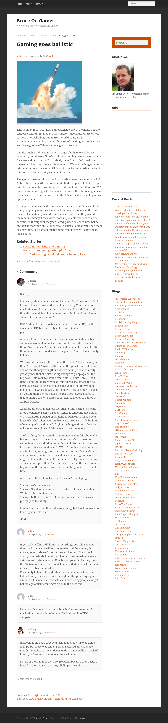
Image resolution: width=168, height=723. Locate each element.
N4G (117, 473)
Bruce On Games (35, 20)
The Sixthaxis (122, 544)
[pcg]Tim (120, 578)
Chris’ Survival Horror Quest (130, 342)
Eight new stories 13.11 (47, 695)
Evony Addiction (124, 369)
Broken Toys (121, 325)
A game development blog (129, 302)
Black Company (123, 315)
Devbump (120, 352)
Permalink (52, 284)
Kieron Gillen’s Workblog (128, 450)
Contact (39, 4)
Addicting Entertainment (128, 305)
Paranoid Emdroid (125, 490)
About (29, 4)
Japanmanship (123, 443)
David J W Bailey (124, 349)
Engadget (120, 362)
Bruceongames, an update (129, 270)
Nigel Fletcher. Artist (126, 477)
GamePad (120, 396)
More (136, 97)
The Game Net (122, 527)
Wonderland (122, 571)
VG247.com (121, 554)
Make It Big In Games (126, 467)
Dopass (119, 356)
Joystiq (118, 447)
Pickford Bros (122, 494)
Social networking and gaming (44, 246)
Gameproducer (123, 399)
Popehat (119, 500)
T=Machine (121, 521)
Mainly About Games (126, 463)
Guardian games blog (126, 420)
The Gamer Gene (124, 531)
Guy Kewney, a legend (126, 274)
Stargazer (80, 718)
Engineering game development (132, 366)
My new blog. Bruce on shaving (132, 264)
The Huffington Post (125, 541)
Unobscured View (124, 551)
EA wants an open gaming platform (47, 250)
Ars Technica (122, 309)
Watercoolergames (125, 568)
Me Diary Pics (122, 470)
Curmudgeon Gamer (126, 346)
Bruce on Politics (124, 335)
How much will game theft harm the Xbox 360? (56, 698)
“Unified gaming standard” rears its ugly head (54, 254)
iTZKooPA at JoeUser (126, 430)
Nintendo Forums (124, 480)
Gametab (120, 403)
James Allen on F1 (124, 440)
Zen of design (122, 575)
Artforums (120, 312)
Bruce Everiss (122, 329)
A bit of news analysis (126, 253)
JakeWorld (121, 437)
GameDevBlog (122, 393)
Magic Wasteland (124, 460)
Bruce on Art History (126, 332)
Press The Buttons (124, 504)
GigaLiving (121, 413)
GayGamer (121, 406)
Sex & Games (122, 517)
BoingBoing (121, 319)
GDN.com (120, 410)
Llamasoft (120, 457)
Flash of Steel (122, 372)
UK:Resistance (122, 548)
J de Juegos (121, 433)
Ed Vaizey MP (122, 359)
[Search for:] (142, 3)
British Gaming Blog (126, 322)
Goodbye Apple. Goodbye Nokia (132, 243)
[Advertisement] (131, 153)
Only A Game (122, 487)
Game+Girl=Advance (126, 386)
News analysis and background (44, 261)
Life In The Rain (123, 453)
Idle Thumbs (122, 426)
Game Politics (122, 379)
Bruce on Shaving (124, 339)
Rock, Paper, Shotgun (126, 514)
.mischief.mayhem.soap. (128, 298)
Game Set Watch (123, 383)
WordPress (67, 718)
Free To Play (121, 376)
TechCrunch (121, 524)
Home (19, 4)
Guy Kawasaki (122, 423)
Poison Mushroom (125, 497)
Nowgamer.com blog (126, 484)
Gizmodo (120, 416)
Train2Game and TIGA (127, 206)
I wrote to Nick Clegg (126, 267)
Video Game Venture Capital (130, 558)
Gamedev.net (122, 389)
